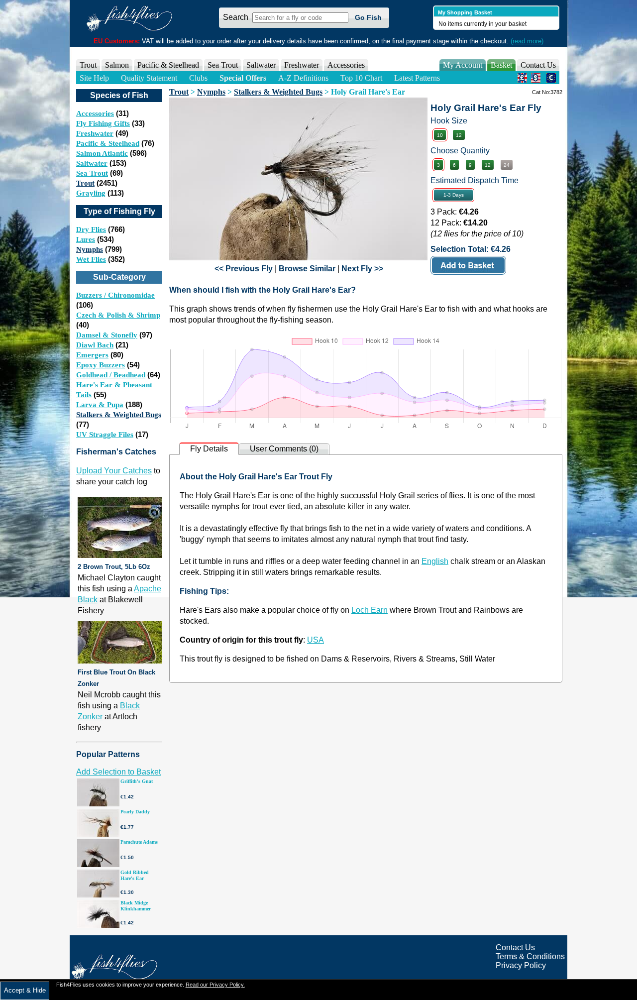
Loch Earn (369, 610)
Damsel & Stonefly (106, 335)
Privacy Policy (521, 965)
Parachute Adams (139, 842)
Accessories (346, 65)
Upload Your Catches (114, 470)
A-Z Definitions (303, 78)
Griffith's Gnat (136, 781)
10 (440, 135)
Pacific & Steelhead (107, 143)
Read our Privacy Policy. (215, 985)
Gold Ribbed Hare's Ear (134, 875)
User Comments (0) (284, 448)
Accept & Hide (25, 990)
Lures (85, 239)
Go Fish (368, 17)
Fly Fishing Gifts (103, 123)
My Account (462, 65)
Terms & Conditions (530, 956)
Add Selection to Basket (118, 772)
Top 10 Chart (361, 78)
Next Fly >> (362, 268)
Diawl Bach (94, 345)
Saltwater (91, 163)
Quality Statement (149, 78)
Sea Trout (92, 173)
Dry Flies (91, 229)
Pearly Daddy (135, 811)
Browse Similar (307, 268)
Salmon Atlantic (102, 153)
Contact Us (538, 65)
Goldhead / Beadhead (110, 375)
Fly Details (209, 448)
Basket (501, 65)
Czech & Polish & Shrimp (118, 315)
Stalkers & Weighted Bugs (118, 415)
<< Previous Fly (243, 268)
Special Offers (242, 78)
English (435, 561)
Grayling (91, 193)
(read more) (527, 41)
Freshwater (94, 133)
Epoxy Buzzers (100, 365)
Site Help (94, 78)
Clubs (198, 78)
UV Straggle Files (104, 435)
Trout (85, 183)
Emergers (92, 355)
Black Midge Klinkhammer (135, 905)
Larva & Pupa (99, 405)
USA (315, 640)
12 (459, 135)
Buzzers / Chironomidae (115, 295)
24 (507, 165)
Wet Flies (91, 259)
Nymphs (89, 249)
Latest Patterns (417, 78)
